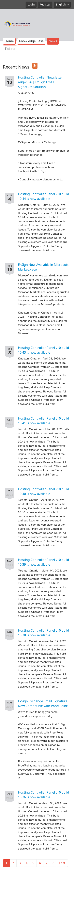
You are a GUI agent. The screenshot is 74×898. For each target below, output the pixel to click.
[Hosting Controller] (17, 24)
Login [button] (31, 4)
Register (45, 4)
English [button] (61, 4)
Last (62, 863)
